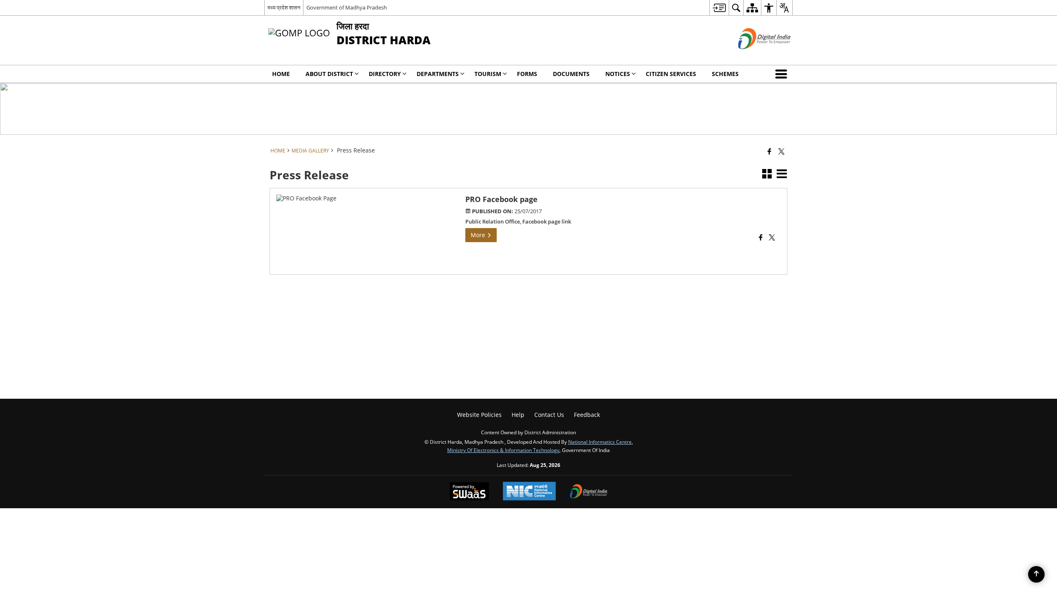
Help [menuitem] (518, 415)
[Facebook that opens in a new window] (769, 151)
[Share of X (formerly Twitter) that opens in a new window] (781, 151)
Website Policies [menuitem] (479, 415)
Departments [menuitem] (438, 74)
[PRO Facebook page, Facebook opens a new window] (761, 238)
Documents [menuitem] (571, 74)
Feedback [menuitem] (587, 415)
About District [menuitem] (329, 74)
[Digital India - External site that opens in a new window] (754, 56)
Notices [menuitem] (617, 74)
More (479, 235)
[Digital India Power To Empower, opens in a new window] (589, 492)
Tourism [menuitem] (487, 74)
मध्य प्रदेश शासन (284, 7)
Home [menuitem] (281, 74)
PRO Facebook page (501, 199)
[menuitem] (719, 7)
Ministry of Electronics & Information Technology (503, 450)
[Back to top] (1036, 574)
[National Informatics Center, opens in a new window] (529, 492)
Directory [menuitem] (385, 74)
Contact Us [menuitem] (549, 415)
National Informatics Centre (600, 441)
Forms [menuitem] (527, 74)
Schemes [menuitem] (725, 74)
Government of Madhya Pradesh (346, 7)
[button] (783, 74)
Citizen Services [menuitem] (671, 74)
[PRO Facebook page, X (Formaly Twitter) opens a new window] (772, 238)
